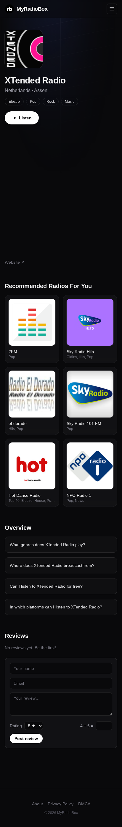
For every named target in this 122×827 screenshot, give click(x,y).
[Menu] (112, 9)
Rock (50, 101)
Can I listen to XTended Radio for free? (46, 586)
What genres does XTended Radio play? (47, 544)
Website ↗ (15, 262)
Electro (14, 101)
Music (69, 101)
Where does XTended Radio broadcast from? (52, 565)
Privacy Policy (60, 803)
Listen (25, 118)
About (37, 803)
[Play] (47, 306)
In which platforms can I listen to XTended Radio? (56, 607)
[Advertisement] (61, 188)
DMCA (84, 803)
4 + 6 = (86, 725)
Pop (33, 101)
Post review (26, 738)
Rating (16, 725)
